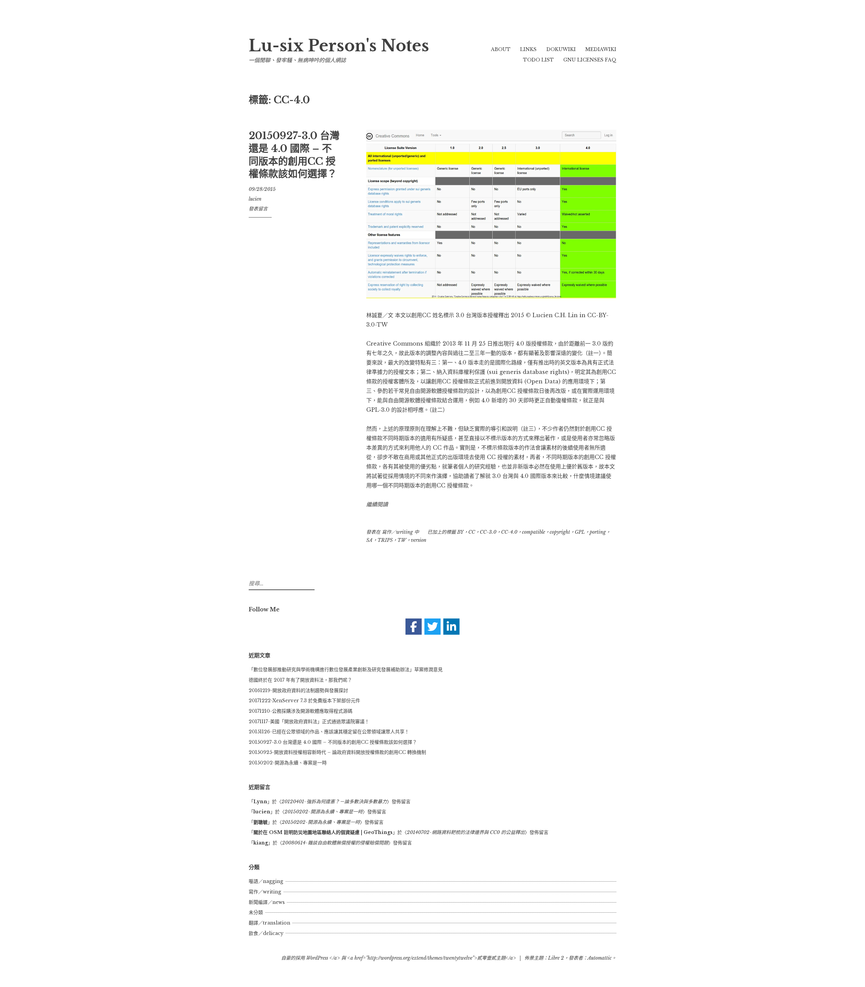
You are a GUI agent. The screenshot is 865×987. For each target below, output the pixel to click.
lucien (255, 199)
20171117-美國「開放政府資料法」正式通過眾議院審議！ (309, 721)
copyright (560, 532)
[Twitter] (432, 626)
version (418, 540)
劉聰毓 (260, 822)
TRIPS (385, 540)
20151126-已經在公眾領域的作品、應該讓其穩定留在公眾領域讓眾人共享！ (329, 732)
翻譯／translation (269, 923)
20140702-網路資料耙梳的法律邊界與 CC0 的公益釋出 (466, 832)
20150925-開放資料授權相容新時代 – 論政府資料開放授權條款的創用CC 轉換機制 (337, 752)
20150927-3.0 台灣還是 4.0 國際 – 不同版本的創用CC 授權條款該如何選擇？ (294, 155)
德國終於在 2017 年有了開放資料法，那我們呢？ (300, 680)
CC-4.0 (509, 532)
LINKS (528, 49)
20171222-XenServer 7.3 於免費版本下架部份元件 (304, 701)
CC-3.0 (488, 532)
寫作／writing (397, 532)
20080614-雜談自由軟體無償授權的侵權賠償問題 (335, 843)
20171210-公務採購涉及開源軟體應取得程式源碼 (300, 711)
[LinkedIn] (451, 626)
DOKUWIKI (561, 49)
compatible (533, 532)
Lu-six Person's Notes (339, 46)
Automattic (600, 958)
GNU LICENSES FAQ (589, 60)
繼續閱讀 (377, 504)
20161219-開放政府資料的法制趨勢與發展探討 (298, 690)
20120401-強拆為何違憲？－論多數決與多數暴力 (334, 802)
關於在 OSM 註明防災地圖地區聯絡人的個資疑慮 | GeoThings (323, 832)
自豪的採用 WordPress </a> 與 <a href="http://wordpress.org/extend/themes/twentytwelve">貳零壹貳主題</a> (398, 958)
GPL (580, 532)
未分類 (256, 912)
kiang (260, 843)
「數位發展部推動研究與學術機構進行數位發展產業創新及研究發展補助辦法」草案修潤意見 (346, 669)
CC (471, 532)
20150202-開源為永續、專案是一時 (288, 763)
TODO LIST (538, 60)
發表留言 (258, 209)
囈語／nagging (266, 881)
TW (401, 540)
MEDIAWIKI (600, 49)
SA (369, 540)
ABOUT (501, 49)
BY (460, 532)
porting (598, 532)
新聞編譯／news (267, 902)
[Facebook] (413, 626)
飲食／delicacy (266, 933)
